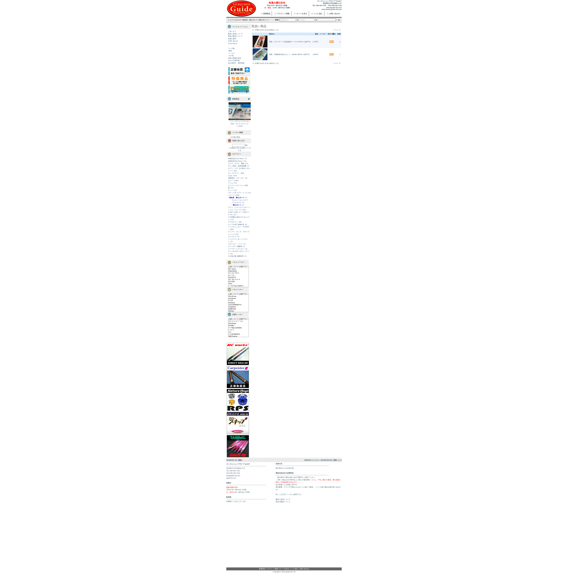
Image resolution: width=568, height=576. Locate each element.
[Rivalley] (238, 326)
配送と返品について (235, 34)
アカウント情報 (283, 14)
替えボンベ (263, 20)
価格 (316, 34)
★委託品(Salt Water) (235, 161)
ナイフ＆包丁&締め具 (236, 224)
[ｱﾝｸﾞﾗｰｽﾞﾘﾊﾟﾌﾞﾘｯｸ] (238, 321)
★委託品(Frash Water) (236, 158)
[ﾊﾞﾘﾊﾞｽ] (238, 330)
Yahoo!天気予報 (234, 60)
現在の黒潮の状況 (234, 58)
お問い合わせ (334, 14)
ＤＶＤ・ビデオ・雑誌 (236, 163)
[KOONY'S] (238, 277)
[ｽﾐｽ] (238, 332)
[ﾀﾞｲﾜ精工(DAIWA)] (238, 328)
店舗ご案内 (232, 38)
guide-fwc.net (290, 572)
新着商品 (266, 14)
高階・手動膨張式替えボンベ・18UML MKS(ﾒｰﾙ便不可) (289, 54)
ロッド (230, 190)
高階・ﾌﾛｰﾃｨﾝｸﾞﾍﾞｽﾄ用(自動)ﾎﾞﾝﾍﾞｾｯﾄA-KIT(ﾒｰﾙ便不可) (290, 42)
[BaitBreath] (238, 309)
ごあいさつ (232, 31)
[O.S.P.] (238, 301)
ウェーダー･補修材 (235, 246)
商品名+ (272, 34)
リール (230, 183)
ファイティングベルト (236, 249)
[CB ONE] (238, 282)
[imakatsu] (238, 303)
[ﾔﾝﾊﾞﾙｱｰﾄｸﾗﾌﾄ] (238, 273)
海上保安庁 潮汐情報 (236, 63)
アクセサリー (233, 222)
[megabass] (238, 307)
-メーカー (231, 53)
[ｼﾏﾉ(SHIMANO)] (238, 334)
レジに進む (318, 14)
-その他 (231, 55)
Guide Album (232, 43)
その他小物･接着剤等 (236, 256)
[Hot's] (238, 284)
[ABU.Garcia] (238, 336)
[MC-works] (238, 269)
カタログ (237, 20)
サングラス (232, 236)
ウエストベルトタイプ (240, 200)
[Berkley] (238, 311)
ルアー (230, 180)
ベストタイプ (236, 202)
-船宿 (230, 51)
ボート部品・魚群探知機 (237, 166)
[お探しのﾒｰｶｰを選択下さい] (238, 267)
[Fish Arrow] (238, 296)
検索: (277, 20)
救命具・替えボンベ (250, 20)
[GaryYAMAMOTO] (238, 305)
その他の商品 (235, 137)
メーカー (323, 34)
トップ (230, 20)
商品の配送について (235, 36)
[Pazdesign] (238, 323)
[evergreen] (238, 298)
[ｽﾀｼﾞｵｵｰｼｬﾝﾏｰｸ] (238, 280)
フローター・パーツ (235, 244)
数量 (339, 34)
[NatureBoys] (238, 271)
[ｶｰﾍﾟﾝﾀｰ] (238, 275)
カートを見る (301, 14)
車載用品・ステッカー (236, 178)
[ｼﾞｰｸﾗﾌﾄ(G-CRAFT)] (238, 286)
